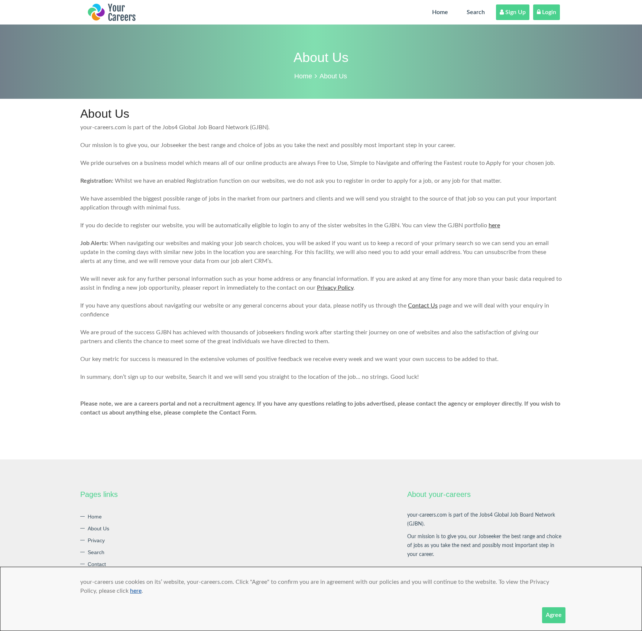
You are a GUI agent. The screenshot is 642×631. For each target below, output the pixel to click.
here (136, 591)
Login (548, 12)
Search (476, 12)
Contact (97, 564)
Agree (554, 615)
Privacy (96, 540)
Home (440, 12)
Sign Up (515, 12)
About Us (98, 528)
